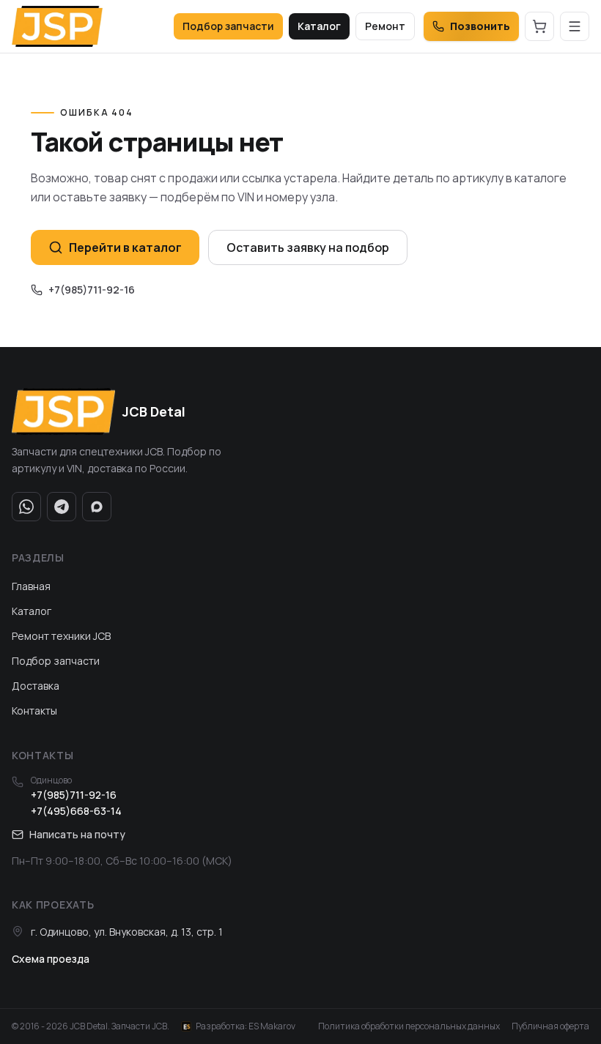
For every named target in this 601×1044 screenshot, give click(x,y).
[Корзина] (539, 26)
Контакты (34, 710)
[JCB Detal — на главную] (57, 26)
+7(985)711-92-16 (91, 290)
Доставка (35, 686)
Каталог (319, 26)
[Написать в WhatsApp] (26, 506)
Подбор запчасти (228, 26)
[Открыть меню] (574, 26)
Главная (31, 586)
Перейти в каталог (125, 247)
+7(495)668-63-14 (76, 811)
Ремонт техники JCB (61, 636)
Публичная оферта (550, 1026)
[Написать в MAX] (96, 506)
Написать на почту (77, 834)
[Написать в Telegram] (61, 506)
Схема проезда (50, 959)
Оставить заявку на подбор (307, 247)
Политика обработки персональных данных (409, 1026)
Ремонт (385, 26)
